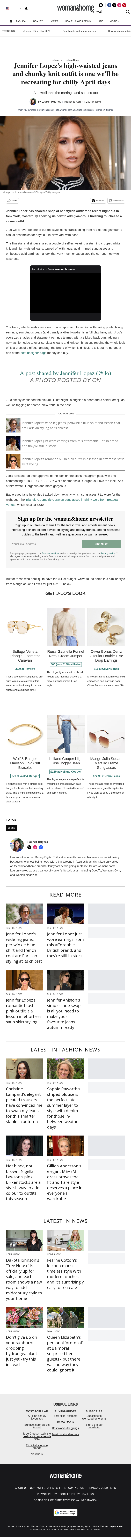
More (114, 21)
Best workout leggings (65, 1428)
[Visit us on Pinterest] (124, 5)
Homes (53, 21)
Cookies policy (70, 1494)
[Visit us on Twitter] (114, 5)
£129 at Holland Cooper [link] (65, 771)
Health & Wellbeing (78, 21)
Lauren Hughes (51, 101)
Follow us (100, 200)
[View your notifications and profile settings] (26, 8)
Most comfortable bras (65, 1434)
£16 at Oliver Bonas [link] (106, 668)
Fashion (21, 21)
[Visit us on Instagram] (119, 5)
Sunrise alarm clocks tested (37, 1426)
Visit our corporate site (111, 1526)
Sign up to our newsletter (94, 1426)
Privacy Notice (108, 553)
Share (14, 200)
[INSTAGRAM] (36, 847)
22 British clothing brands (37, 1446)
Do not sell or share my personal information (65, 1500)
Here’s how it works (104, 110)
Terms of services (51, 553)
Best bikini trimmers (65, 1415)
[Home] (11, 21)
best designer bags (33, 353)
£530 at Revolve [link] (25, 668)
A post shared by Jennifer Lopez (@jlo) (65, 373)
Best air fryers (65, 1422)
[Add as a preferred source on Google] (65, 1512)
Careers (88, 1494)
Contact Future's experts (48, 1488)
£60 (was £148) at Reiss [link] (66, 664)
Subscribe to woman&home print (94, 1417)
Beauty (38, 21)
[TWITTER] (30, 847)
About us (21, 1488)
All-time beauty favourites (37, 1417)
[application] (65, 293)
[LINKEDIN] (42, 847)
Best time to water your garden (79, 31)
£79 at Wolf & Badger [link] (25, 776)
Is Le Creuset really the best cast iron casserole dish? (37, 1436)
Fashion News (72, 60)
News (98, 101)
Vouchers (37, 1454)
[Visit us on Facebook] (109, 5)
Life (100, 21)
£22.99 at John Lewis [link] (106, 776)
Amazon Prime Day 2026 (36, 31)
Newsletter (118, 200)
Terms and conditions (101, 1488)
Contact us (76, 1488)
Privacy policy (47, 1494)
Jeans (11, 827)
